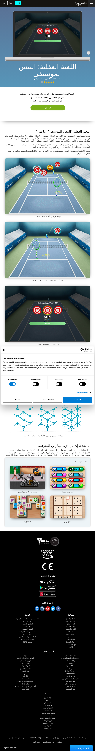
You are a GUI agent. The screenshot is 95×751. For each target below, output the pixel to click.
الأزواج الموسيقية (25, 661)
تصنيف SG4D (27, 642)
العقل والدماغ (70, 619)
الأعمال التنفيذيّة (70, 642)
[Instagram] (42, 608)
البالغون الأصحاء (27, 624)
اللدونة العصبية (71, 629)
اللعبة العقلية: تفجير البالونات (25, 681)
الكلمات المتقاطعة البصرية (70, 679)
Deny (17, 400)
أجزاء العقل (71, 624)
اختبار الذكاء (48, 728)
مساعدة (59, 742)
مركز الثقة (36, 742)
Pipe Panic (70, 663)
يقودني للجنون (70, 676)
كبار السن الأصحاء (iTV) (27, 632)
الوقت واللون (25, 663)
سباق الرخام (70, 686)
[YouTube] (47, 608)
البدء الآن (47, 108)
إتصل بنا (10, 738)
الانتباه (71, 647)
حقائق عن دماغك (70, 621)
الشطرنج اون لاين (70, 656)
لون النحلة (25, 679)
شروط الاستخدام (82, 738)
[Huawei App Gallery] (47, 594)
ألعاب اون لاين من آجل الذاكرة (25, 686)
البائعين (48, 700)
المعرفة (70, 632)
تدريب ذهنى (48, 716)
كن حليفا (24, 738)
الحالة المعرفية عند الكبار (27, 637)
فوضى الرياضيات (70, 684)
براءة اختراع (48, 697)
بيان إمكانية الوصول (48, 742)
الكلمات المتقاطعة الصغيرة (70, 658)
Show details (82, 393)
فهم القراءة (48, 721)
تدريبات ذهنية (48, 705)
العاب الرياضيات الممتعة (48, 718)
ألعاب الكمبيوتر (27, 621)
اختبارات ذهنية (48, 708)
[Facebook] (58, 608)
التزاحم (25, 656)
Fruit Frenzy (70, 661)
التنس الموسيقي (70, 689)
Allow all (77, 400)
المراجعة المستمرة (27, 639)
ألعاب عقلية (25, 689)
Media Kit (33, 738)
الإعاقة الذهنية (70, 637)
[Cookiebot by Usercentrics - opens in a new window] (82, 350)
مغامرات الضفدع (25, 668)
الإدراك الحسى (71, 644)
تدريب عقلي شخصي (48, 713)
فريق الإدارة (56, 738)
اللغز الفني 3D (25, 666)
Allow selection (47, 400)
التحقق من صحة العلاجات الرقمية (27, 619)
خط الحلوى (25, 671)
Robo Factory (70, 671)
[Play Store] (47, 587)
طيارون (27, 626)
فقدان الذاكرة (70, 634)
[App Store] (47, 581)
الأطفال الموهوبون (48, 723)
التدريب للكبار (27, 634)
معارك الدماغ (48, 726)
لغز (25, 674)
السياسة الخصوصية (68, 738)
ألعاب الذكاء (25, 684)
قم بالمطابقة (70, 681)
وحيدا (70, 668)
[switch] (36, 384)
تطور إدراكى (48, 703)
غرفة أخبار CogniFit (44, 738)
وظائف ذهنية (70, 639)
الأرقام (25, 676)
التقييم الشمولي (27, 629)
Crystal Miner (70, 666)
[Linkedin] (36, 608)
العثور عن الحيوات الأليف (25, 658)
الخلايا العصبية (70, 626)
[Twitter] (52, 608)
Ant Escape (70, 674)
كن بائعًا (17, 738)
